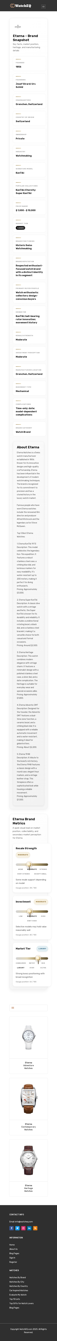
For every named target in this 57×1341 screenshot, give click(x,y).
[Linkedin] (29, 1228)
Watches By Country (18, 1286)
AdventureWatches (28, 1065)
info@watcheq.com (24, 1222)
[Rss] (35, 1228)
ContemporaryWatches (28, 1127)
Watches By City (16, 1282)
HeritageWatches (28, 1188)
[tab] (13, 1007)
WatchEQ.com (26, 1329)
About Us (13, 1249)
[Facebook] (11, 1228)
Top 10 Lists (14, 1299)
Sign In (12, 1258)
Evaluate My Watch (18, 1295)
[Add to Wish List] (28, 1037)
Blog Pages (14, 1253)
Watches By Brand (17, 1277)
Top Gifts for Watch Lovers (21, 1303)
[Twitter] (17, 1228)
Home (12, 1245)
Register (13, 1262)
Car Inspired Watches (18, 1290)
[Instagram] (23, 1228)
